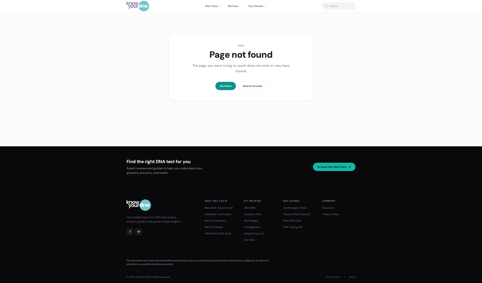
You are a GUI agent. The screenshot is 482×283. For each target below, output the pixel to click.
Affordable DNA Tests (218, 233)
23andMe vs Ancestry (218, 214)
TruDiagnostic (252, 227)
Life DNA (249, 240)
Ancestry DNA (252, 214)
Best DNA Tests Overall (219, 207)
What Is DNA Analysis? (297, 214)
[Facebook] (130, 231)
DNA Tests (211, 6)
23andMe (249, 207)
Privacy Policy (330, 214)
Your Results (255, 6)
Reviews (233, 6)
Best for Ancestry (215, 220)
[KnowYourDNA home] (138, 6)
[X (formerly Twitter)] (138, 231)
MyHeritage (251, 220)
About (352, 276)
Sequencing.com (254, 233)
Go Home (225, 86)
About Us (327, 207)
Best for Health (214, 227)
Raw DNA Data (292, 220)
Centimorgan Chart (294, 207)
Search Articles (252, 86)
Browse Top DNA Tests (331, 167)
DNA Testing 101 (292, 227)
